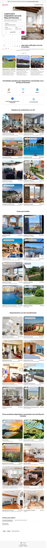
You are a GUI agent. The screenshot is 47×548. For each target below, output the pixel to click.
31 (8, 48)
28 (17, 46)
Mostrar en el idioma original (33, 1)
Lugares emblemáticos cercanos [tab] (21, 520)
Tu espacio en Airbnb (38, 4)
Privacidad (21, 546)
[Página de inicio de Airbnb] (5, 5)
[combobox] (14, 25)
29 (19, 46)
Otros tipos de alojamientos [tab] (7, 520)
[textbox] (9, 29)
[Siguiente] (25, 53)
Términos (25, 546)
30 (6, 48)
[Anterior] (21, 53)
